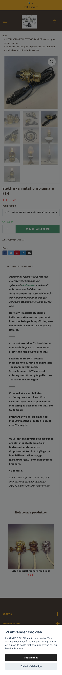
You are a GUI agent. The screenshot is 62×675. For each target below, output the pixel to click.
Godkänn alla (31, 657)
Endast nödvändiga (31, 666)
